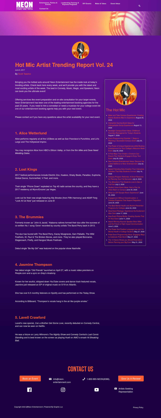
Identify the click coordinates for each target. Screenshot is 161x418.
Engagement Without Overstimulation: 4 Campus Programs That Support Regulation (124, 199)
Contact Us (43, 9)
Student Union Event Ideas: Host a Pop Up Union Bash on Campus (124, 188)
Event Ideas (115, 3)
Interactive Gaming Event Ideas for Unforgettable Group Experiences (121, 124)
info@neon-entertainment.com (62, 380)
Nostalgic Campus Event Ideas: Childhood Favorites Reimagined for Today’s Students (124, 131)
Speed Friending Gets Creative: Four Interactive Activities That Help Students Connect (126, 170)
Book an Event (30, 378)
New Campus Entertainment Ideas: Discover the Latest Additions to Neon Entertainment (126, 162)
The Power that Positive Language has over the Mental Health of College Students (126, 230)
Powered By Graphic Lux (53, 407)
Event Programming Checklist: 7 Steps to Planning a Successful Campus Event (123, 139)
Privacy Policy (138, 407)
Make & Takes (100, 3)
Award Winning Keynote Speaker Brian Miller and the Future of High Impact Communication (125, 222)
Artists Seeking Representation (126, 390)
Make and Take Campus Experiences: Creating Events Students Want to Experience (126, 116)
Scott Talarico (24, 73)
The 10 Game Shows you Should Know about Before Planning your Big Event (125, 241)
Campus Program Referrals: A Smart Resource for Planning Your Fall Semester (125, 177)
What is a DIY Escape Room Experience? (123, 192)
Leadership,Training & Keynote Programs (70, 3)
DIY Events (87, 3)
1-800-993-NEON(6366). (98, 378)
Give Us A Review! (131, 378)
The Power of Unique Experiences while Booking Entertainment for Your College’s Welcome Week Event (126, 148)
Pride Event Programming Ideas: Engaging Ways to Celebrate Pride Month (126, 235)
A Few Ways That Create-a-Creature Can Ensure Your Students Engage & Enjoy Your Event (124, 156)
